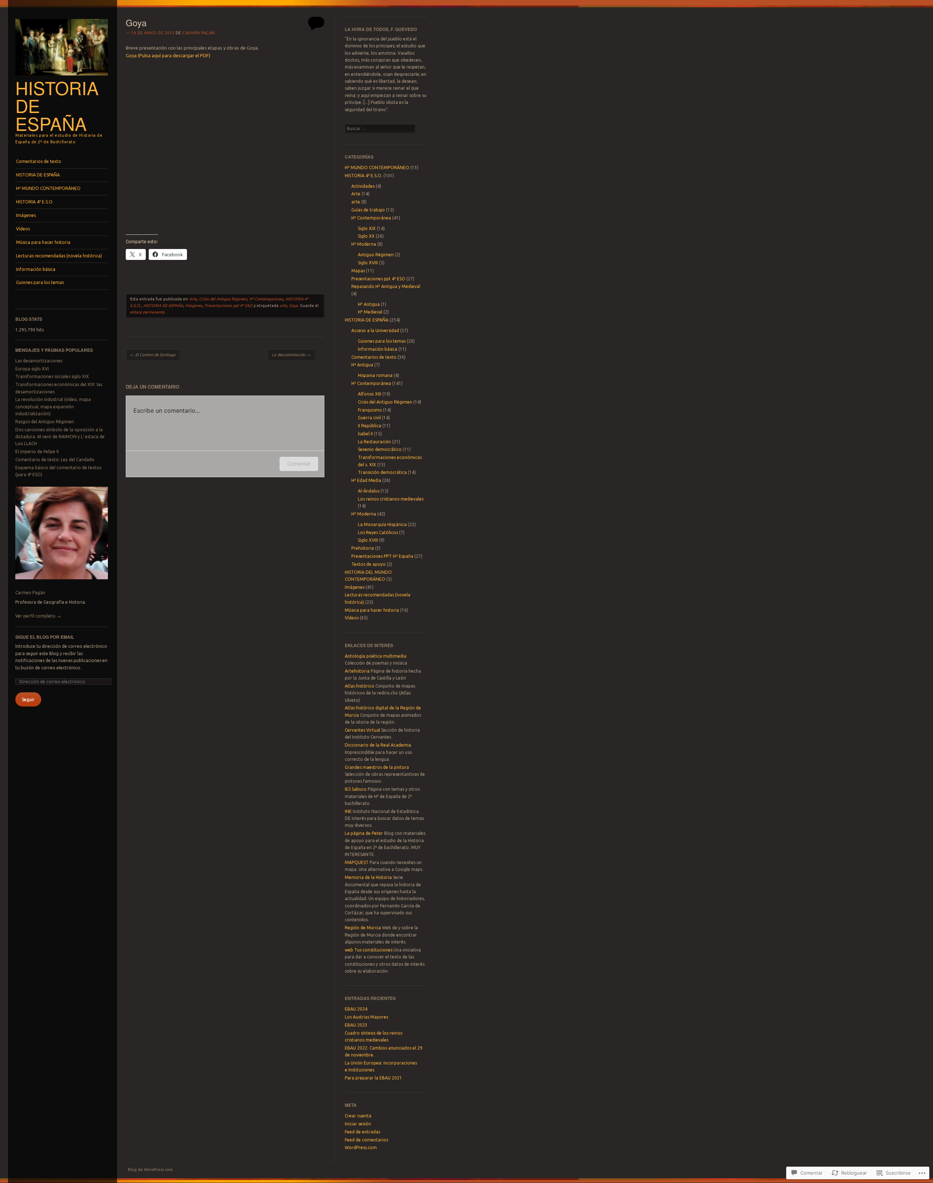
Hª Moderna (363, 244)
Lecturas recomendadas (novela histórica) (59, 255)
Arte (193, 299)
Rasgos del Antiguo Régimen (44, 421)
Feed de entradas (362, 1131)
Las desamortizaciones (38, 360)
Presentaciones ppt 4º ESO (228, 305)
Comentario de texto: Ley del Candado (54, 459)
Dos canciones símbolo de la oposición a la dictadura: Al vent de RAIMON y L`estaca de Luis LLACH (60, 436)
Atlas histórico (359, 686)
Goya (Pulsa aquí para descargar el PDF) (168, 55)
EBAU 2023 (356, 1025)
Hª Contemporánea (266, 299)
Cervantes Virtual (362, 730)
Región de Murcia (363, 927)
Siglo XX (366, 236)
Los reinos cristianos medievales (390, 499)
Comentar (299, 463)
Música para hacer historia (43, 242)
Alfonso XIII (369, 394)
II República (369, 425)
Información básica (35, 269)
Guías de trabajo (368, 209)
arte (283, 305)
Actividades (363, 186)
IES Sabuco (356, 789)
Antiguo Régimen (376, 254)
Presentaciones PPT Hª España (382, 556)
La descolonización (291, 355)
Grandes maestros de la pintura (377, 767)
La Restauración (374, 441)
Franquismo (370, 410)
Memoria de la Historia (368, 877)
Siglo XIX (367, 228)
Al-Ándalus (368, 491)
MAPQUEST (356, 862)
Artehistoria (357, 671)
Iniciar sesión (358, 1123)
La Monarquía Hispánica (382, 524)
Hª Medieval (370, 312)
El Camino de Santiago (152, 355)
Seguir (28, 699)
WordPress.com (361, 1147)
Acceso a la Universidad (375, 330)
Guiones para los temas (40, 282)
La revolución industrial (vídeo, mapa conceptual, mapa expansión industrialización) (53, 406)
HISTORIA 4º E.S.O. (35, 201)
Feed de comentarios (366, 1139)
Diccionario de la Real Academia (378, 745)
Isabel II (365, 433)
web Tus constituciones (369, 949)
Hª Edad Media (366, 480)
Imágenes (26, 215)
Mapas (358, 270)
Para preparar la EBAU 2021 (373, 1077)
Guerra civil (369, 417)
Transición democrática (382, 472)
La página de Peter (364, 833)
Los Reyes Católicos (378, 532)
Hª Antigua (369, 304)
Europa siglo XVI (32, 368)
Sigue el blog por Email (44, 637)
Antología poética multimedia (375, 656)
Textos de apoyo (368, 564)
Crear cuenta (358, 1115)
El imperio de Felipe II (37, 451)
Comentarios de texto (38, 161)
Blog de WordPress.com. (151, 1169)
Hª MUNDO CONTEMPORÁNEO (48, 188)
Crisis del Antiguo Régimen (223, 299)
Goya (293, 305)
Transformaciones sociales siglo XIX (52, 376)
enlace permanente (147, 312)
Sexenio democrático (380, 449)
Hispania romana (375, 375)
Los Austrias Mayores (366, 1017)
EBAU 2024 (356, 1009)
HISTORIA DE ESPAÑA (38, 174)
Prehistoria (362, 548)
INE (348, 811)
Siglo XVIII (368, 262)
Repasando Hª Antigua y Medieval (385, 286)
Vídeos (23, 228)
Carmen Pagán (30, 592)
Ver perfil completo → (38, 616)
